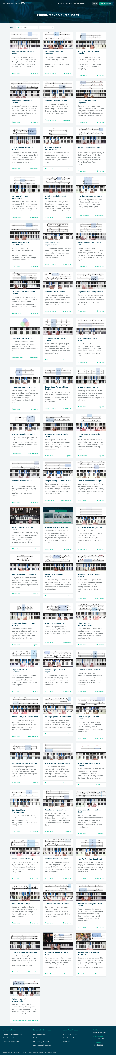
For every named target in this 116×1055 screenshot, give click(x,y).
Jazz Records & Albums (42, 1045)
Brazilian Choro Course (55, 292)
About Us (66, 1041)
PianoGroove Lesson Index (13, 1038)
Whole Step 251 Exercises (88, 387)
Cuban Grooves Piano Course (24, 952)
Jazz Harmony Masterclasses (57, 763)
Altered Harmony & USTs (55, 623)
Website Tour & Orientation (56, 527)
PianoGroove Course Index (13, 1034)
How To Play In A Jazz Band (90, 859)
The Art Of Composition (22, 338)
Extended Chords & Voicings (24, 387)
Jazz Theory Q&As (39, 1034)
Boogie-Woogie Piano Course (58, 481)
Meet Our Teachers (70, 1034)
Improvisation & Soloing (22, 859)
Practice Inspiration (40, 1038)
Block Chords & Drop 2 (21, 904)
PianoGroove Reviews (71, 1038)
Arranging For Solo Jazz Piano (58, 717)
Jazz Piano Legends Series (56, 810)
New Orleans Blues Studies (23, 434)
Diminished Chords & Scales (57, 904)
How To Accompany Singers (90, 481)
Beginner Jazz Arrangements (90, 292)
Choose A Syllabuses (11, 1041)
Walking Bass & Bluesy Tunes (57, 859)
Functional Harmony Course (90, 670)
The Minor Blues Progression (90, 527)
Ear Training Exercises (41, 1041)
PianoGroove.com (16, 3)
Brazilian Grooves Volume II (90, 196)
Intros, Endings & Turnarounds (25, 717)
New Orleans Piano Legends (24, 574)
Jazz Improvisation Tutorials (24, 763)
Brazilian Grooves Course (56, 101)
